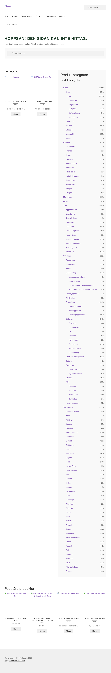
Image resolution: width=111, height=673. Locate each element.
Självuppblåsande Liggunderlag (81, 285)
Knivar (68, 268)
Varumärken (51, 16)
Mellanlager (67, 197)
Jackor (68, 96)
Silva (68, 562)
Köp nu (15, 114)
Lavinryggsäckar (75, 306)
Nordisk (69, 525)
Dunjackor (73, 100)
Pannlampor (73, 344)
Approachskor (71, 209)
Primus (69, 541)
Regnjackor (73, 104)
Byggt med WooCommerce (15, 660)
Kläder (65, 87)
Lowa (68, 495)
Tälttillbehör (73, 394)
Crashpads (70, 146)
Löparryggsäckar (72, 293)
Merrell (68, 512)
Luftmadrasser (74, 281)
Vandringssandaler (73, 243)
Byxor (68, 92)
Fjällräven (70, 453)
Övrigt (65, 201)
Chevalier (70, 436)
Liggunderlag (71, 272)
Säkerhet (69, 319)
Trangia (69, 571)
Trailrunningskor (72, 230)
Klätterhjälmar (71, 163)
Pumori (69, 546)
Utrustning (67, 256)
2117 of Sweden (72, 411)
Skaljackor (73, 108)
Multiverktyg (70, 298)
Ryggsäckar (70, 302)
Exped (68, 449)
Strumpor (69, 130)
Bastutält (72, 386)
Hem (6, 16)
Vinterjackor (73, 117)
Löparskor (70, 226)
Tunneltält (73, 399)
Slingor (69, 188)
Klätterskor (70, 222)
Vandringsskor (71, 247)
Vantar (68, 138)
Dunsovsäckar (74, 369)
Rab (67, 550)
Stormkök (69, 377)
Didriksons (70, 445)
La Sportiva (70, 491)
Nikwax (69, 520)
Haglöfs (69, 457)
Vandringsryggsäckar (77, 314)
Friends (69, 151)
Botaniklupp (70, 260)
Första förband (74, 327)
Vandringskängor (72, 239)
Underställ (70, 134)
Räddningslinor (75, 348)
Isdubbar (72, 335)
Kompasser (73, 340)
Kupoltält (72, 390)
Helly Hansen (71, 470)
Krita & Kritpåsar (72, 176)
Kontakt (15, 16)
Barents (69, 424)
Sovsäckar (70, 365)
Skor (65, 205)
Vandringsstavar (72, 403)
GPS (71, 331)
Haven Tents (71, 466)
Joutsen (69, 487)
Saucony (69, 558)
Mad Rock (70, 504)
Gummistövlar (71, 218)
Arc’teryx (69, 420)
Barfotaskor (70, 214)
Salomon (69, 554)
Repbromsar (71, 184)
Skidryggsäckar (75, 310)
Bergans (69, 428)
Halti (68, 462)
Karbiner (69, 159)
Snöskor (69, 361)
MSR (68, 516)
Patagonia (70, 533)
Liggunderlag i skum (77, 277)
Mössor (69, 125)
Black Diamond (72, 432)
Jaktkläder (70, 121)
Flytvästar (72, 323)
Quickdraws (70, 180)
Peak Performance (73, 537)
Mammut (69, 508)
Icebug (68, 483)
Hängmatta (70, 264)
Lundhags (70, 499)
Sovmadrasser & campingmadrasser (83, 289)
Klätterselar (70, 172)
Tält (67, 382)
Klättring (66, 142)
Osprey (69, 529)
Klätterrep (70, 167)
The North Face (72, 567)
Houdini (69, 478)
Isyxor (68, 155)
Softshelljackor (74, 113)
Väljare (62, 16)
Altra (68, 415)
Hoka (68, 474)
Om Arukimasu (26, 16)
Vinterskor (70, 251)
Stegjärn (69, 192)
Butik (38, 16)
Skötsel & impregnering (75, 356)
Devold (69, 441)
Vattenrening (74, 352)
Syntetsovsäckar (75, 373)
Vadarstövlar (71, 235)
